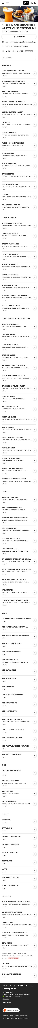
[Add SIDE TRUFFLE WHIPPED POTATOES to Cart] (34, 747)
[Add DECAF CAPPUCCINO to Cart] (34, 854)
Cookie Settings (23, 1018)
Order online (7, 1002)
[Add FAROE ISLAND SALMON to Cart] (34, 541)
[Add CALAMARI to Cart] (34, 124)
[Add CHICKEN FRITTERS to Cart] (34, 135)
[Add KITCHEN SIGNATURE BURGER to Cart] (34, 388)
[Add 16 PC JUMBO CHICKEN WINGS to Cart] (34, 73)
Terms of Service (8, 1016)
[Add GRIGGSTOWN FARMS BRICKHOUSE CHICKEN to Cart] (34, 561)
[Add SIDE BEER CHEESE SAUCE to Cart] (34, 644)
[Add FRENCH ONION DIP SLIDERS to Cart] (34, 145)
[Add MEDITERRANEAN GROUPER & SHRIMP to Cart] (34, 571)
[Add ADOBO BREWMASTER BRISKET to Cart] (34, 481)
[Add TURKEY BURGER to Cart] (34, 450)
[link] (14, 51)
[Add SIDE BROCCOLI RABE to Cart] (34, 662)
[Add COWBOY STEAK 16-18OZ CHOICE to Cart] (34, 602)
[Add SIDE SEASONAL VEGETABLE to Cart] (34, 731)
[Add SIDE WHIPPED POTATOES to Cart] (34, 755)
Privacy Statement (21, 1016)
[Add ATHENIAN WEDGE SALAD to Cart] (34, 225)
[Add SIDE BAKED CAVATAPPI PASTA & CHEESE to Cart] (34, 628)
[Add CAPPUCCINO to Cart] (34, 829)
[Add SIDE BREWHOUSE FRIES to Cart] (34, 653)
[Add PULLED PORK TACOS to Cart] (34, 409)
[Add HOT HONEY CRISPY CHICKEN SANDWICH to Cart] (34, 378)
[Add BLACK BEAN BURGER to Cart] (34, 326)
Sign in (33, 3)
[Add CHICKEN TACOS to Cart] (34, 337)
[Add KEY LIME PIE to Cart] (34, 945)
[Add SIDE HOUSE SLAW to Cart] (34, 679)
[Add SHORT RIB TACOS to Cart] (34, 419)
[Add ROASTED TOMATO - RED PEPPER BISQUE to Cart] (34, 298)
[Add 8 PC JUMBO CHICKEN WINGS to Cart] (34, 83)
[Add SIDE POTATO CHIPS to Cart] (34, 704)
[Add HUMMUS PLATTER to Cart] (34, 166)
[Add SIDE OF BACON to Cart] (34, 687)
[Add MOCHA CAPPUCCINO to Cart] (34, 878)
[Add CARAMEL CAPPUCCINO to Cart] (34, 837)
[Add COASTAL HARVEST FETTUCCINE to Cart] (34, 520)
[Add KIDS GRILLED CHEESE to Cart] (34, 783)
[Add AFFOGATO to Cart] (34, 821)
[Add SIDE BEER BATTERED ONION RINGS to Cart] (34, 636)
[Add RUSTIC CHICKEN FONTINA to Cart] (34, 471)
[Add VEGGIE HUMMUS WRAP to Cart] (34, 460)
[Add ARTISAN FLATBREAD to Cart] (34, 94)
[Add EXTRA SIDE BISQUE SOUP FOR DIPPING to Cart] (34, 620)
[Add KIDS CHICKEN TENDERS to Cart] (34, 773)
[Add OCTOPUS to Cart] (34, 197)
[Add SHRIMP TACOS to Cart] (34, 429)
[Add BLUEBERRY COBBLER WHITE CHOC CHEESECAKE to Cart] (34, 904)
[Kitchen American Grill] (7, 3)
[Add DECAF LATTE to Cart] (34, 862)
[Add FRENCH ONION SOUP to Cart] (34, 256)
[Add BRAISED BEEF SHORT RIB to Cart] (34, 510)
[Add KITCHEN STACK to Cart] (34, 176)
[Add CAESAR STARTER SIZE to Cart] (34, 246)
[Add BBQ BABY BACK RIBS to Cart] (34, 499)
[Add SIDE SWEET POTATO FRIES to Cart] (34, 739)
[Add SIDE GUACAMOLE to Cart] (34, 671)
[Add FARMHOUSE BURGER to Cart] (34, 347)
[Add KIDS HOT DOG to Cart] (34, 793)
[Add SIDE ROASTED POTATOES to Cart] (34, 721)
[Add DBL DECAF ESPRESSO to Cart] (34, 845)
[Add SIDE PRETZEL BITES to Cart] (34, 712)
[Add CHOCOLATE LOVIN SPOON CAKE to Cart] (34, 935)
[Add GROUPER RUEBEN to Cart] (34, 357)
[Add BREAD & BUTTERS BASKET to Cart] (34, 114)
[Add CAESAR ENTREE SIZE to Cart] (34, 236)
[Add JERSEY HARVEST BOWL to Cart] (34, 308)
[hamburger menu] (3, 3)
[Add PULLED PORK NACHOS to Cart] (34, 207)
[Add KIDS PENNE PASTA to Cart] (34, 804)
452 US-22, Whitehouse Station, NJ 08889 (16, 994)
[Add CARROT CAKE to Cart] (34, 924)
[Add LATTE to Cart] (34, 870)
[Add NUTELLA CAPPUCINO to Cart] (34, 887)
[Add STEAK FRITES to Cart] (34, 592)
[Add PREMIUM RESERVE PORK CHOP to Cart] (34, 582)
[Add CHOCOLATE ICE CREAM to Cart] (34, 975)
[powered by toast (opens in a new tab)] (11, 1010)
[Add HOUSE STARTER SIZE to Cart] (34, 277)
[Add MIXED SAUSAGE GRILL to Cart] (34, 186)
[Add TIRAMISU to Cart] (34, 966)
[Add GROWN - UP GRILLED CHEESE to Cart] (34, 367)
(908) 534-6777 (8, 992)
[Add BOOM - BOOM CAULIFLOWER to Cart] (34, 104)
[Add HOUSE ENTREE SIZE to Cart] (34, 267)
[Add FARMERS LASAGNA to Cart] (34, 530)
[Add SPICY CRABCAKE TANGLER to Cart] (34, 440)
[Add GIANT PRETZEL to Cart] (34, 155)
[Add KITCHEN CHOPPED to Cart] (34, 287)
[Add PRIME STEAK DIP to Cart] (34, 398)
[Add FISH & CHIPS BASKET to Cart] (34, 551)
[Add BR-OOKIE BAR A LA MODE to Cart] (34, 914)
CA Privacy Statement (10, 1018)
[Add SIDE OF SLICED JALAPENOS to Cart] (34, 696)
